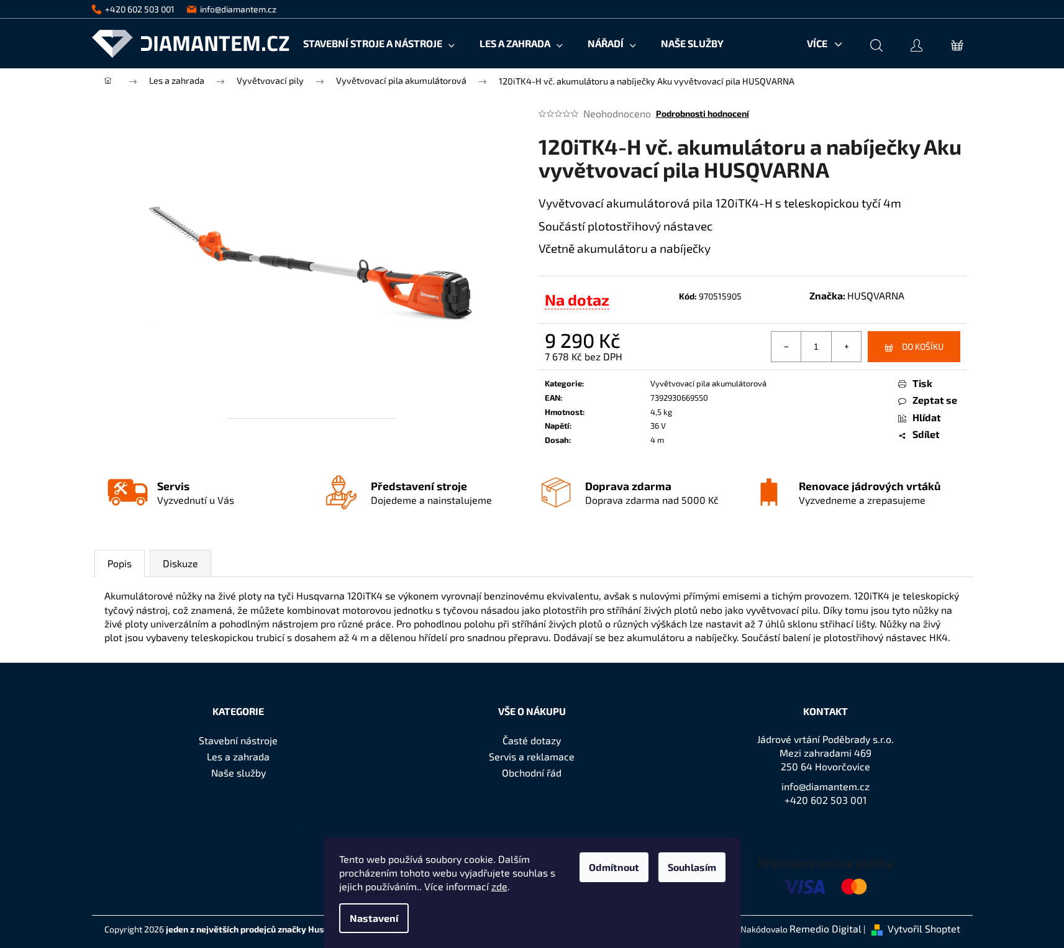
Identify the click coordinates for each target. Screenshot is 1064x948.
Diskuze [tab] (180, 563)
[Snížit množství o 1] (786, 347)
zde (499, 886)
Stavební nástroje (238, 740)
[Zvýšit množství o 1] (846, 347)
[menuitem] (379, 43)
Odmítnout (614, 867)
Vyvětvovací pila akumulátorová (708, 383)
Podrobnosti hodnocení (702, 113)
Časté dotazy (531, 740)
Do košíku (923, 346)
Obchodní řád (532, 772)
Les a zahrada (238, 756)
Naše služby (238, 772)
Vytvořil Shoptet (924, 928)
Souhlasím (692, 867)
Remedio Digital (825, 928)
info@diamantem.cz (825, 786)
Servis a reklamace (532, 756)
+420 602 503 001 (825, 800)
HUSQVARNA (875, 295)
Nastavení (374, 918)
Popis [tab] (119, 563)
